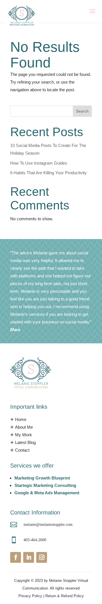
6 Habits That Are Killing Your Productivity (48, 172)
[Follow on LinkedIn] (28, 557)
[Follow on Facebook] (15, 557)
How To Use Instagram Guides (38, 163)
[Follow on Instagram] (41, 557)
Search (82, 111)
